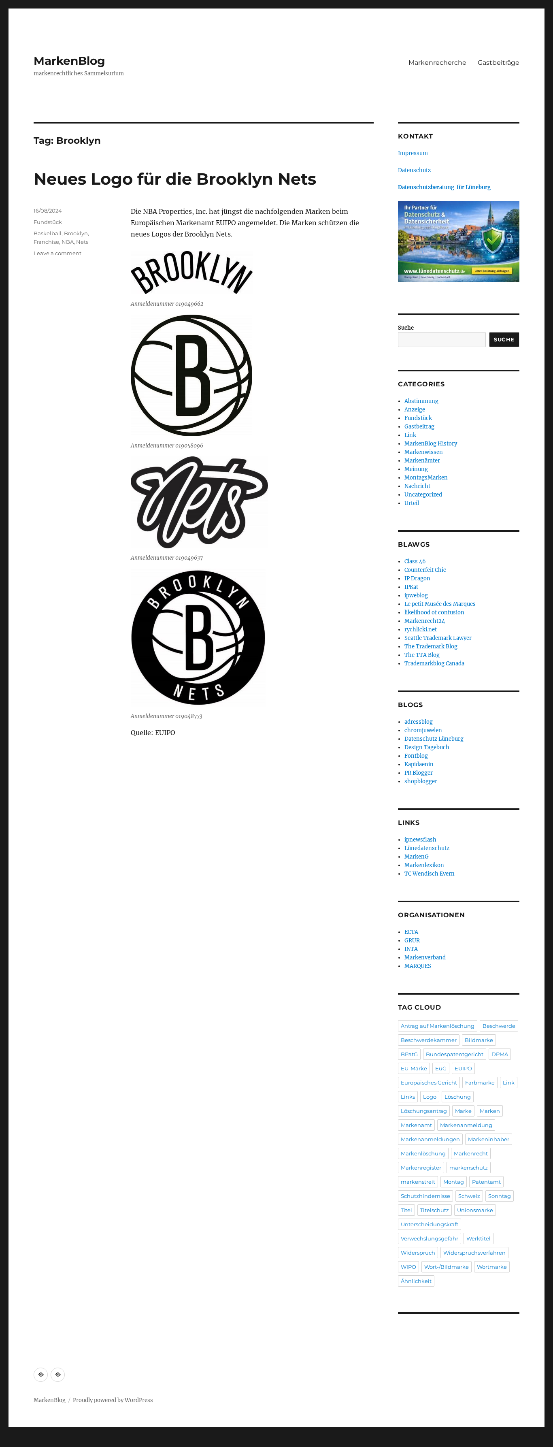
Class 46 (415, 561)
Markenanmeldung (466, 1125)
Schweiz (469, 1196)
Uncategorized (423, 494)
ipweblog (416, 595)
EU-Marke (414, 1068)
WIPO (408, 1267)
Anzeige (414, 409)
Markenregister (421, 1167)
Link (410, 435)
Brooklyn (76, 233)
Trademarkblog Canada (434, 663)
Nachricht (417, 486)
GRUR (412, 940)
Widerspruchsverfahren (474, 1252)
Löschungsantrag (424, 1111)
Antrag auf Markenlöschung (437, 1026)
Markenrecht (471, 1153)
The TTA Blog (422, 655)
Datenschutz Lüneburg (434, 738)
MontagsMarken (426, 477)
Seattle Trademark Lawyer (438, 638)
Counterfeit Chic (425, 570)
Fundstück (48, 222)
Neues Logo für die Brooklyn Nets (175, 179)
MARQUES (417, 966)
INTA (411, 949)
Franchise (46, 242)
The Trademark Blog (430, 646)
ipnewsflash (420, 839)
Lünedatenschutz (426, 848)
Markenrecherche (437, 62)
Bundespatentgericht (454, 1054)
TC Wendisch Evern (429, 873)
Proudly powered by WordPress (113, 1400)
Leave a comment (57, 253)
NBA (68, 242)
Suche (406, 327)
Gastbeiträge (498, 62)
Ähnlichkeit (416, 1281)
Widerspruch (418, 1252)
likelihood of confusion (434, 612)
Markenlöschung (423, 1153)
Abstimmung (421, 401)
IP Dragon (417, 578)
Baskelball (48, 233)
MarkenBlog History (430, 443)
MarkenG (416, 856)
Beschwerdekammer (429, 1040)
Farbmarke (480, 1082)
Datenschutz (414, 170)
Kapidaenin (419, 764)
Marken (490, 1111)
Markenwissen (423, 452)
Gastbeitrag (419, 426)
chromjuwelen (423, 730)
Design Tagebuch (426, 747)
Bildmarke (479, 1040)
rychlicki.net (420, 629)
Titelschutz (434, 1210)
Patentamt (486, 1181)
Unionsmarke (475, 1210)
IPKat (411, 587)
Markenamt (416, 1125)
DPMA (499, 1054)
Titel (406, 1210)
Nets (82, 242)
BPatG (409, 1054)
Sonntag (499, 1196)
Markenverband (425, 957)
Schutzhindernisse (425, 1196)
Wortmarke (492, 1267)
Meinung (416, 469)
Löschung (458, 1096)
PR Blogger (418, 772)
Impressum (413, 153)
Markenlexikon (424, 865)
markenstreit (418, 1181)
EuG (441, 1068)
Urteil (411, 503)
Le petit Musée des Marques (440, 604)
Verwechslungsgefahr (429, 1238)
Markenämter (422, 460)
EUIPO (463, 1068)
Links (408, 1096)
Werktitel (478, 1238)
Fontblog (416, 755)
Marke (463, 1111)
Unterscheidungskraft (429, 1224)
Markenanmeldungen (430, 1139)
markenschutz (468, 1167)
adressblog (418, 721)
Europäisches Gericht (429, 1082)
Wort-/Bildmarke (446, 1267)
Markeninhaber (488, 1139)
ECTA (411, 932)
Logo (429, 1096)
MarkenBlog (69, 61)
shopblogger (420, 781)
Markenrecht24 (424, 621)
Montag (453, 1181)
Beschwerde (499, 1026)
